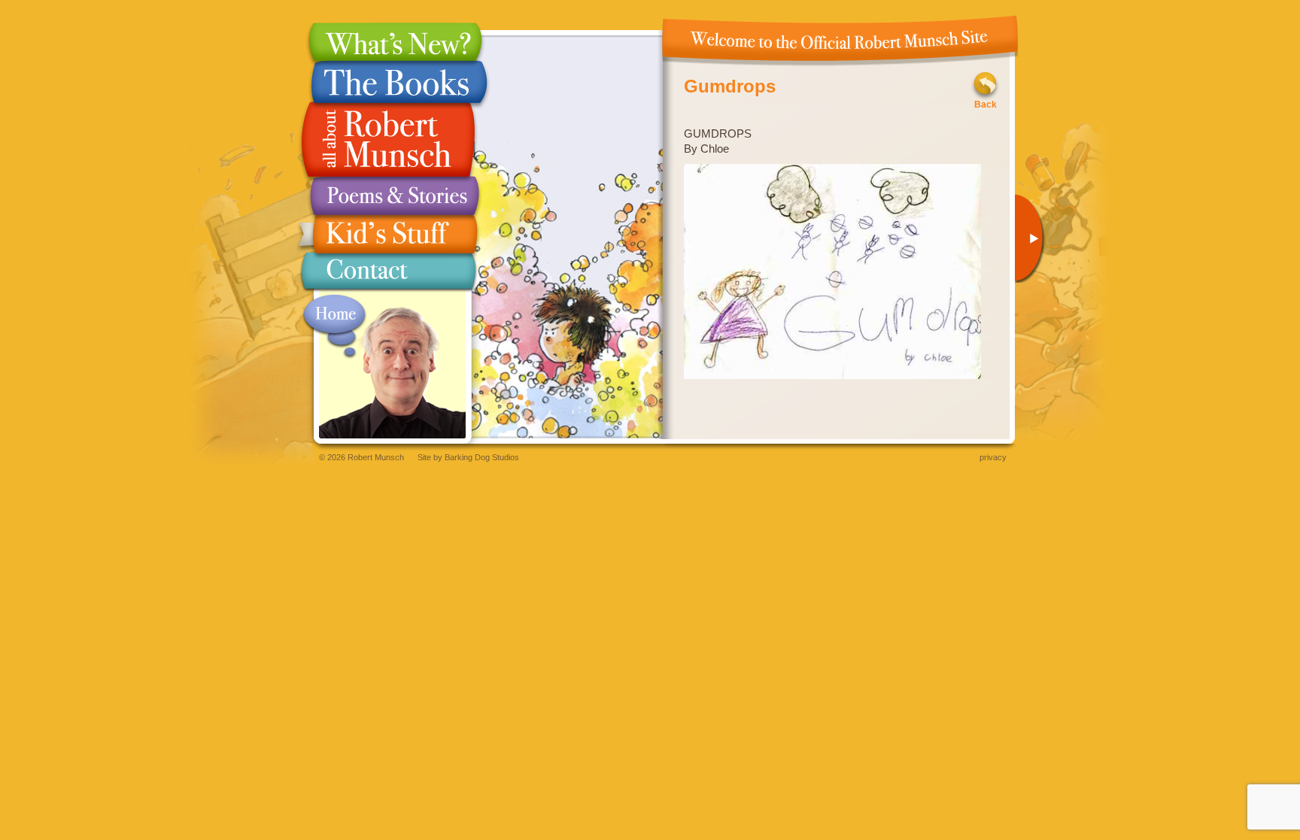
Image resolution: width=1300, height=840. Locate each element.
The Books (388, 82)
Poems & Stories (388, 196)
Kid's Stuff (388, 234)
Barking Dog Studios (482, 457)
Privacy (993, 457)
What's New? (388, 42)
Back (985, 104)
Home (334, 326)
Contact (388, 274)
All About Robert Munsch (388, 140)
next (1034, 238)
